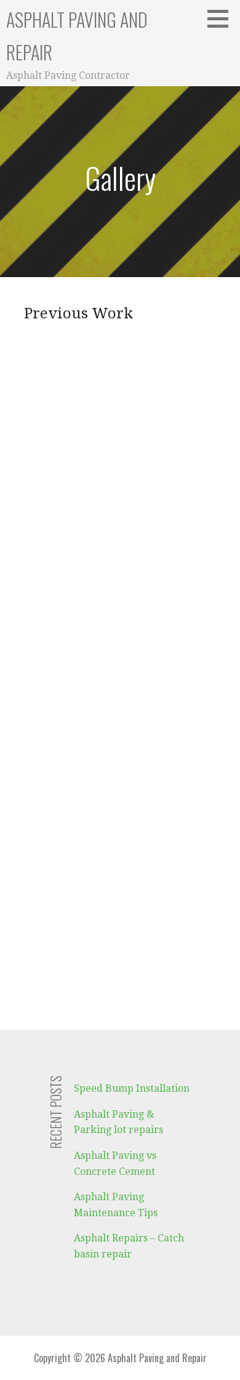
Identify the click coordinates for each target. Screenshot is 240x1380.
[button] (222, 18)
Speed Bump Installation (132, 1088)
